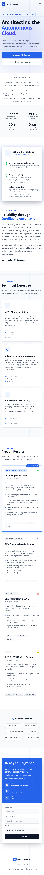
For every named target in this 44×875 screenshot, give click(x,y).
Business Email (10, 817)
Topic (7, 826)
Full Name (8, 807)
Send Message (22, 837)
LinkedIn (8, 260)
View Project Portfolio (22, 62)
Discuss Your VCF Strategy (21, 55)
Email (26, 864)
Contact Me (21, 260)
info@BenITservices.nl (21, 155)
